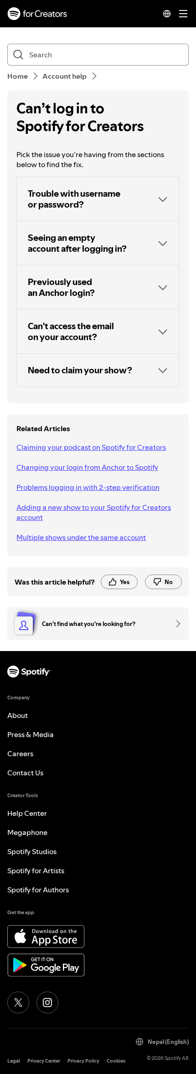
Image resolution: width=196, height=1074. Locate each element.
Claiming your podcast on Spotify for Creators (91, 447)
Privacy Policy (83, 1061)
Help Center (27, 813)
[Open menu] (183, 14)
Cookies (116, 1061)
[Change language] (166, 13)
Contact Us (25, 773)
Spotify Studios (32, 851)
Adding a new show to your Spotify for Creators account (93, 512)
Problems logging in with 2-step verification (88, 487)
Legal (13, 1061)
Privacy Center (43, 1061)
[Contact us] (175, 624)
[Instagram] (47, 1002)
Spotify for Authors (38, 890)
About (17, 715)
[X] (18, 1002)
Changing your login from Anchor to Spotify (87, 467)
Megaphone (27, 832)
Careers (20, 753)
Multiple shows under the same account (81, 537)
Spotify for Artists (35, 870)
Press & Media (30, 734)
